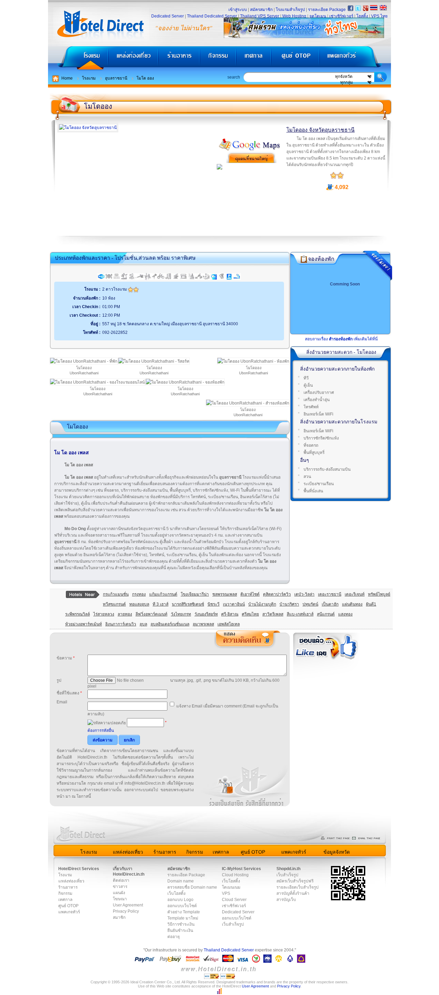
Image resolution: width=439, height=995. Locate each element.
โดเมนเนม (231, 887)
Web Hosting (294, 16)
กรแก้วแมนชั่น (116, 594)
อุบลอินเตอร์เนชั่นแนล (170, 624)
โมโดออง (98, 106)
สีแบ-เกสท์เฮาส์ (300, 614)
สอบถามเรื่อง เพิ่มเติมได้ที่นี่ (341, 339)
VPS (226, 893)
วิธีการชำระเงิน (180, 924)
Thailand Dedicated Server (212, 16)
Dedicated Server (167, 16)
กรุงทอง (139, 594)
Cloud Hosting (235, 875)
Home (67, 78)
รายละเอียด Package (327, 9)
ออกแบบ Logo (180, 899)
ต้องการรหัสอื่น (100, 730)
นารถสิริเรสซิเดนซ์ (188, 604)
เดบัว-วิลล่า (304, 594)
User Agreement (128, 905)
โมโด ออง (145, 78)
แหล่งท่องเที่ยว (133, 58)
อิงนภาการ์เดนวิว (120, 624)
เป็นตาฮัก (330, 604)
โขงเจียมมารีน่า (195, 594)
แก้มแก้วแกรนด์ (163, 594)
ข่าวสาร (120, 886)
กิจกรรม (218, 58)
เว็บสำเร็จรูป (233, 924)
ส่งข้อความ (102, 740)
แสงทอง (345, 614)
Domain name (180, 881)
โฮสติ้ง (362, 16)
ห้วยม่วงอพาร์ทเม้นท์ (83, 624)
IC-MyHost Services (241, 868)
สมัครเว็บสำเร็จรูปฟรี (294, 881)
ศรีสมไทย (250, 614)
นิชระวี (213, 604)
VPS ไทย (379, 16)
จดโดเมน (317, 16)
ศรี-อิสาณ (229, 614)
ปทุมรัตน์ (310, 604)
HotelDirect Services (78, 868)
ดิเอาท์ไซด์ (250, 594)
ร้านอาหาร (179, 58)
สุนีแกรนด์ (326, 614)
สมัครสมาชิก (261, 9)
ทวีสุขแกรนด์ (114, 604)
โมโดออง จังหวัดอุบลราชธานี (320, 130)
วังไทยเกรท (181, 614)
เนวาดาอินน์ (234, 604)
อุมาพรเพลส (203, 624)
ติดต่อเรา (121, 880)
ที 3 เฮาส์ (160, 604)
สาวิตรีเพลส (272, 614)
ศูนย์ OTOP (295, 58)
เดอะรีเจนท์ (355, 594)
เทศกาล (254, 58)
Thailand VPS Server (259, 16)
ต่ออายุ (173, 936)
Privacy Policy (126, 911)
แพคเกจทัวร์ (354, 58)
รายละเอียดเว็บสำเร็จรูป (297, 887)
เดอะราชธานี (329, 594)
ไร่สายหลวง (103, 614)
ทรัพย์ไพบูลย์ (379, 594)
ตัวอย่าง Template (183, 912)
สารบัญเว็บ (286, 899)
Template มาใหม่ (182, 918)
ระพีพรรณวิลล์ (77, 614)
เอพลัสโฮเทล (228, 624)
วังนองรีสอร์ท (206, 614)
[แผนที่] (250, 150)
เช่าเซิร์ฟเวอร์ (341, 16)
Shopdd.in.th (288, 868)
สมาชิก (119, 917)
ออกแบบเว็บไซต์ (182, 905)
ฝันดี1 (371, 604)
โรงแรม (78, 58)
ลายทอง (125, 614)
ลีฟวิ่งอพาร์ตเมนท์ (151, 614)
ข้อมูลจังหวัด (336, 852)
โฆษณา (120, 899)
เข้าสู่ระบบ (237, 9)
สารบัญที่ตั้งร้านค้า (292, 893)
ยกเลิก (129, 740)
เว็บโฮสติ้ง (176, 893)
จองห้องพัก (321, 259)
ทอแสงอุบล (139, 604)
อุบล (143, 624)
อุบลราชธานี (116, 78)
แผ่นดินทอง (352, 604)
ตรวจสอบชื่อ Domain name (192, 887)
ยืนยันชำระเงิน (180, 930)
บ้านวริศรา (289, 604)
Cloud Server (234, 899)
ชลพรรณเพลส (224, 594)
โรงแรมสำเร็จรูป (290, 9)
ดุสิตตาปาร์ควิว (277, 594)
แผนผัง (119, 892)
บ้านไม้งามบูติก (262, 604)
